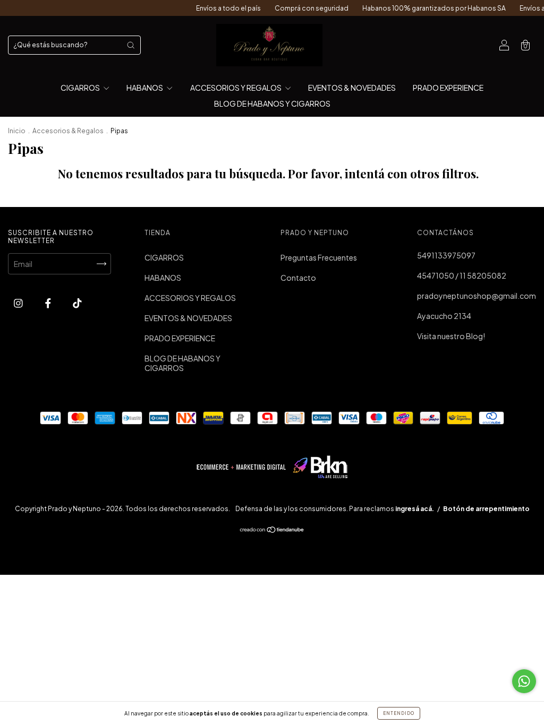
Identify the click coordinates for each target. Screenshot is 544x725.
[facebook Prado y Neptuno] (49, 302)
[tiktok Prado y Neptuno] (77, 302)
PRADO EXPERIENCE (448, 87)
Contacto (298, 277)
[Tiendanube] (272, 530)
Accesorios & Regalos (68, 131)
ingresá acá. (414, 509)
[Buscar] (131, 45)
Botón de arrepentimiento (486, 509)
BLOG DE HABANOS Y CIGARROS (272, 103)
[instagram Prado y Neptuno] (19, 302)
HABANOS (145, 87)
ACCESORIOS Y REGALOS (236, 87)
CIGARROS (81, 87)
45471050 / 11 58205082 (461, 275)
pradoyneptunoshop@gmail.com (476, 295)
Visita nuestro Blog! (451, 336)
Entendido (398, 713)
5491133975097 (446, 255)
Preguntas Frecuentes (318, 257)
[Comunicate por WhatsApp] (524, 681)
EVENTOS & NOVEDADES (352, 87)
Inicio (17, 131)
